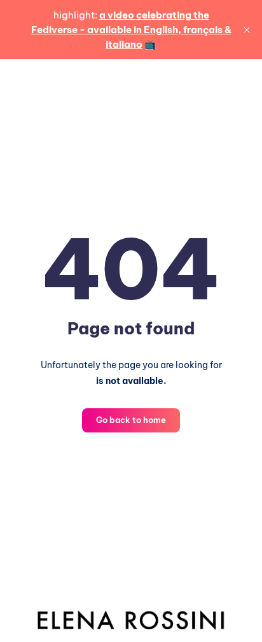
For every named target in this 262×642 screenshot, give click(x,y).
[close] (247, 30)
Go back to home (131, 420)
